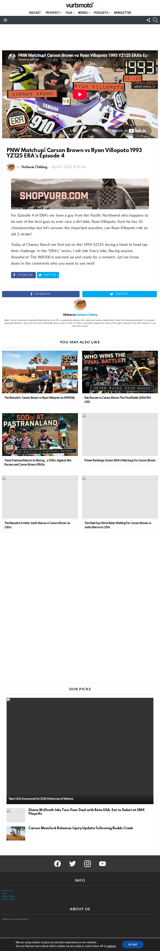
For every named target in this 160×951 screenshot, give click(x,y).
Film (69, 12)
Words (83, 12)
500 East (35, 12)
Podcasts (101, 12)
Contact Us (7, 890)
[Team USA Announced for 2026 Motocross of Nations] (80, 751)
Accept (132, 944)
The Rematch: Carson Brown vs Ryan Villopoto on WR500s (39, 397)
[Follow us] (148, 20)
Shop (4, 893)
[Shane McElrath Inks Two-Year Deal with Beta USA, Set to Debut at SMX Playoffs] (15, 815)
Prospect (53, 12)
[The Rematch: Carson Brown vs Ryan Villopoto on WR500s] (40, 372)
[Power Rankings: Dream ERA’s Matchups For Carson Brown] (120, 434)
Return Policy (8, 896)
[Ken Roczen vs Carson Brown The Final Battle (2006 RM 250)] (120, 372)
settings (111, 946)
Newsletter (122, 12)
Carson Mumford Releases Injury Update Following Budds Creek (80, 828)
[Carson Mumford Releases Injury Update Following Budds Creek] (15, 834)
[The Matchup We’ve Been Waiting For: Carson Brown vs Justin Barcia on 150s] (120, 497)
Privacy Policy (8, 899)
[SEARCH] (155, 20)
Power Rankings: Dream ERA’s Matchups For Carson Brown (120, 460)
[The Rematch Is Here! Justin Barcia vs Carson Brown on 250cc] (40, 497)
